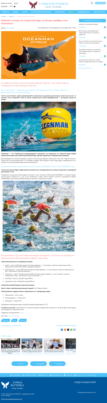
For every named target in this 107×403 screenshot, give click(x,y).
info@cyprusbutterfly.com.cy (87, 392)
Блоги (24, 12)
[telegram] (99, 7)
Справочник (60, 12)
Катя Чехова (10, 28)
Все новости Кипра (85, 68)
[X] (68, 329)
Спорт (14, 320)
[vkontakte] (102, 7)
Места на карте (99, 12)
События (22, 320)
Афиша (15, 12)
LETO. (70, 12)
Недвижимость (84, 12)
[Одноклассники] (65, 329)
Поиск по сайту (91, 375)
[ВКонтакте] (61, 329)
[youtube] (105, 7)
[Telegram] (74, 329)
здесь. (22, 313)
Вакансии (44, 375)
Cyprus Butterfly (14, 316)
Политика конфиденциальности (11, 399)
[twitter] (96, 7)
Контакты (69, 375)
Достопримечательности (41, 12)
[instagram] (93, 7)
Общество (6, 320)
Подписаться (100, 3)
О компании (16, 375)
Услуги (79, 375)
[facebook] (89, 7)
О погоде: (4, 6)
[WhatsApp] (71, 329)
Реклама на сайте (31, 375)
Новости (5, 12)
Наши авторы (56, 375)
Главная (3, 16)
